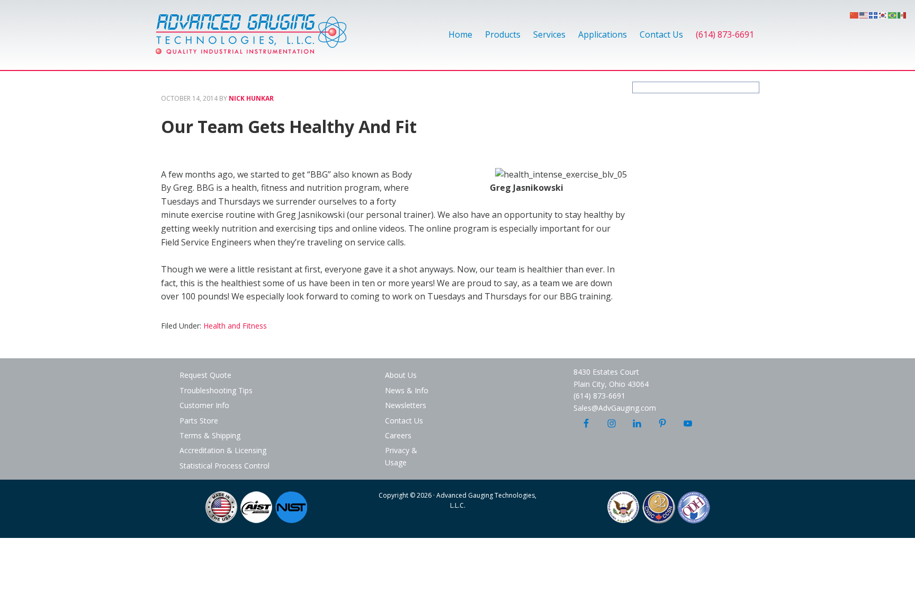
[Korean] (883, 14)
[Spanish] (902, 14)
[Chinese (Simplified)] (854, 14)
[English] (864, 14)
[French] (873, 14)
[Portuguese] (893, 14)
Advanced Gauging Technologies (251, 40)
